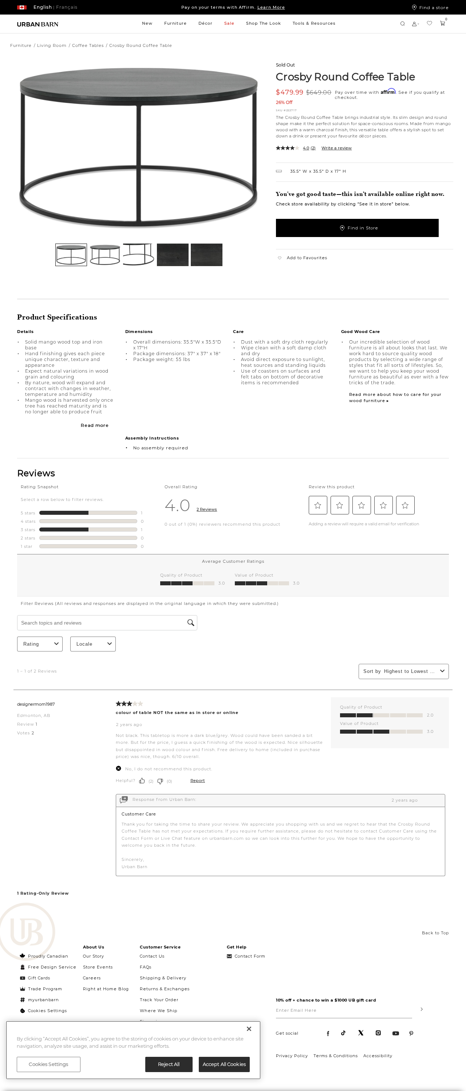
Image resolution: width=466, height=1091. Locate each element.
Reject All (168, 1064)
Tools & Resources (314, 23)
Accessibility (377, 1055)
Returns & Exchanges (165, 988)
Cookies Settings (47, 1010)
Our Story (93, 956)
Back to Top (435, 932)
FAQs (145, 967)
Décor (205, 23)
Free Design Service (48, 967)
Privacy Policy (292, 1055)
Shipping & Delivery (163, 977)
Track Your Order (159, 999)
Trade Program (45, 988)
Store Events (98, 967)
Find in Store (363, 227)
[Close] (249, 1029)
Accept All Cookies (224, 1064)
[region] (133, 1050)
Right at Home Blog (106, 988)
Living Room (52, 45)
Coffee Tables (88, 45)
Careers (92, 977)
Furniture (175, 23)
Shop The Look (263, 23)
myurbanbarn (43, 999)
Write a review (336, 148)
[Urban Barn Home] (38, 24)
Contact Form (250, 956)
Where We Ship (158, 1010)
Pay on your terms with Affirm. (233, 7)
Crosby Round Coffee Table (345, 76)
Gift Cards (39, 977)
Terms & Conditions (335, 1055)
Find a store (434, 7)
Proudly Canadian (48, 956)
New (147, 23)
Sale (229, 23)
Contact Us (152, 956)
